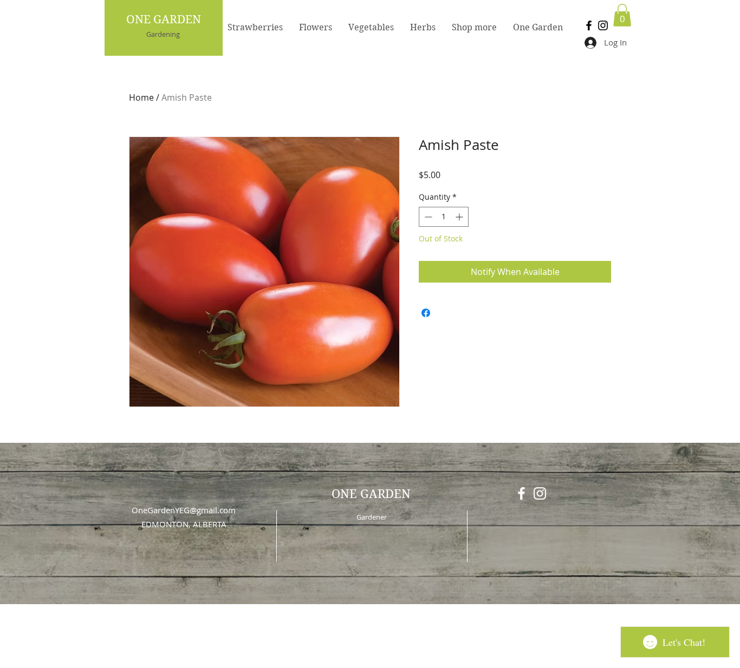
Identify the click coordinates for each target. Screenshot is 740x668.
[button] (622, 15)
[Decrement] (427, 216)
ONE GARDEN (163, 19)
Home (141, 97)
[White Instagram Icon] (539, 493)
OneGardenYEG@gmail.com (184, 510)
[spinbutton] (443, 216)
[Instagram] (602, 25)
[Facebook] (588, 25)
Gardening (163, 34)
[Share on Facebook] (425, 312)
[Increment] (460, 216)
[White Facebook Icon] (521, 493)
